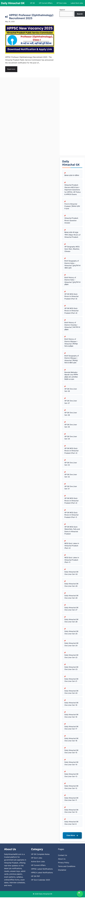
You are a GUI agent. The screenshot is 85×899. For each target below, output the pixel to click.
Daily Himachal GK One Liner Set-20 (71, 692)
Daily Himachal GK (13, 3)
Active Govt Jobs (38, 861)
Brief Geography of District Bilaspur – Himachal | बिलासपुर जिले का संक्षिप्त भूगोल (71, 359)
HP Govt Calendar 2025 (40, 880)
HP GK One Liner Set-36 (70, 414)
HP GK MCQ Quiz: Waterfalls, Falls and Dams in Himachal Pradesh (72, 530)
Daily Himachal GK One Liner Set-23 (71, 668)
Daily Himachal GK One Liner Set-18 (71, 716)
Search (62, 10)
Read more (11, 69)
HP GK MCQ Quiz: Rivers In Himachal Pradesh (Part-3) (71, 450)
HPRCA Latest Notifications (42, 872)
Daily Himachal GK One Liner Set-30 (71, 573)
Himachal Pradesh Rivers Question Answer (71, 220)
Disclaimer (62, 870)
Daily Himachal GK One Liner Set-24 (71, 644)
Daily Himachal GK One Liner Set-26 (71, 620)
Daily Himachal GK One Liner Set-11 (71, 799)
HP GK (32, 3)
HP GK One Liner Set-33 (70, 464)
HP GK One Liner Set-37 (70, 402)
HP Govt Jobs (62, 3)
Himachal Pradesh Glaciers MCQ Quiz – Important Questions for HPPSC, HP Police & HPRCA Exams (72, 189)
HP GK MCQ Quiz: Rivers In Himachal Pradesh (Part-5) (71, 296)
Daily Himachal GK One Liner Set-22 (71, 656)
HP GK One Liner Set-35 (70, 426)
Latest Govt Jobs (77, 3)
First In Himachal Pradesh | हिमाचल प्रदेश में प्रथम (72, 206)
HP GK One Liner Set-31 (70, 487)
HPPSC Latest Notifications (42, 869)
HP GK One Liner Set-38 (70, 390)
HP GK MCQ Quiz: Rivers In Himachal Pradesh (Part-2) (71, 500)
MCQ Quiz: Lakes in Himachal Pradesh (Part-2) (71, 545)
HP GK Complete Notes (40, 854)
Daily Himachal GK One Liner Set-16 (71, 739)
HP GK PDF (35, 876)
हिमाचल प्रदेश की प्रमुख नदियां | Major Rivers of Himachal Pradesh (72, 234)
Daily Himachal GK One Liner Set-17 (71, 728)
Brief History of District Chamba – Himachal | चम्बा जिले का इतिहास (72, 326)
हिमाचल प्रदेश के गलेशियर (71, 175)
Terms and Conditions (66, 866)
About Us (61, 859)
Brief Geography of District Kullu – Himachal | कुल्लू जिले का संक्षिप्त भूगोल (72, 264)
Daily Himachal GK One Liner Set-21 (71, 680)
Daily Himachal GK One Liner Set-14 (71, 763)
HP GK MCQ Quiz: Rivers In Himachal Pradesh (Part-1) (71, 515)
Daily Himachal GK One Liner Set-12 (71, 787)
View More (72, 835)
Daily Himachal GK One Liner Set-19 (71, 704)
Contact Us (62, 855)
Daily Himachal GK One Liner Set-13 (71, 775)
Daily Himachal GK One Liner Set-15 (71, 751)
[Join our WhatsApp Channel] (79, 893)
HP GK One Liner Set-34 (70, 437)
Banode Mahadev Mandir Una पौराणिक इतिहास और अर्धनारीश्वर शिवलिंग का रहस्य (71, 375)
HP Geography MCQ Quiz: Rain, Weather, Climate (72, 249)
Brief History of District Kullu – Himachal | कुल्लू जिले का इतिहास (72, 281)
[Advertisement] (72, 87)
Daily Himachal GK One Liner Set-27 (71, 609)
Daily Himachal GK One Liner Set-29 (71, 585)
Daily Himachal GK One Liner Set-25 (71, 632)
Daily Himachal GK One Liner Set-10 (71, 811)
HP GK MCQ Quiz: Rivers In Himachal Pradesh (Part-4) (71, 310)
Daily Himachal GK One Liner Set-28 (71, 597)
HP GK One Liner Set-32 (70, 476)
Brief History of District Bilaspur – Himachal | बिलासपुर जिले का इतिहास (71, 342)
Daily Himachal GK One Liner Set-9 (71, 823)
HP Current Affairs (45, 3)
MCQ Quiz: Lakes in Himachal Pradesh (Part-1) (71, 560)
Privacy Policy (63, 862)
